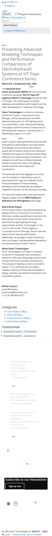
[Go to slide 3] (27, 463)
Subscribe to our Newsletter (26, 479)
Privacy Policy (18, 534)
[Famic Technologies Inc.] (14, 17)
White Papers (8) (15, 321)
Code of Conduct (33, 534)
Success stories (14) (16, 318)
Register (11, 5)
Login (4, 10)
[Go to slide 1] (22, 463)
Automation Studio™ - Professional (19, 331)
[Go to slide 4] (29, 463)
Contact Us (11, 2)
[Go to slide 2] (24, 463)
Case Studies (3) (14, 311)
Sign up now (15, 486)
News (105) (12, 314)
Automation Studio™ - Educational (19, 335)
